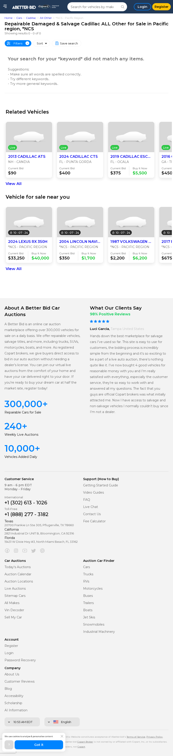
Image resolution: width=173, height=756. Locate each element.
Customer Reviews (19, 681)
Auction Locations (19, 581)
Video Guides (93, 492)
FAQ (86, 500)
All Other (46, 18)
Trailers (88, 603)
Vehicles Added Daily (21, 457)
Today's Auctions (18, 567)
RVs (86, 581)
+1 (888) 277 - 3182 (26, 514)
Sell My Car (13, 617)
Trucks (88, 574)
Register (11, 646)
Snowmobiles (93, 624)
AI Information (16, 710)
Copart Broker (85, 741)
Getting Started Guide (100, 485)
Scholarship (13, 703)
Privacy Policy (154, 736)
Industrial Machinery (99, 632)
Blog (8, 689)
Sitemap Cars (15, 596)
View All (14, 183)
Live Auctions (15, 589)
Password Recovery (20, 660)
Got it (38, 745)
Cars (19, 18)
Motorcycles (92, 589)
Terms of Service (136, 736)
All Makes (12, 603)
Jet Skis (89, 617)
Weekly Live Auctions (21, 435)
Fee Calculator (94, 521)
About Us (12, 674)
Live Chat (90, 507)
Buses (88, 596)
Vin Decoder (14, 610)
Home (8, 18)
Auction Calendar (18, 574)
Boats (87, 610)
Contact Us (92, 514)
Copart (81, 746)
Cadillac (31, 18)
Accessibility (14, 696)
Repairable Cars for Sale (23, 412)
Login (9, 653)
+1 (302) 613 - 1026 (26, 503)
